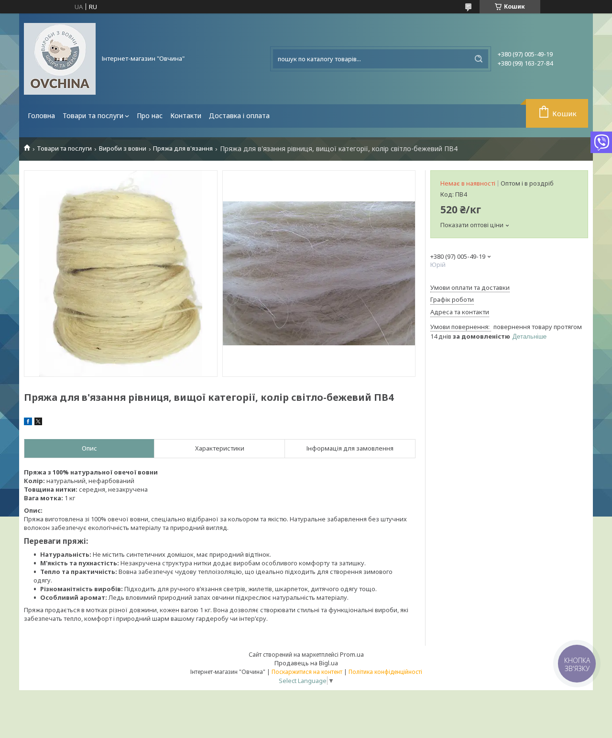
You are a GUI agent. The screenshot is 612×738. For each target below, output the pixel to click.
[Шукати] (478, 58)
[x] (38, 423)
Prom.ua (352, 654)
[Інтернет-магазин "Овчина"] (60, 59)
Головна (41, 115)
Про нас (150, 115)
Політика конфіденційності (385, 672)
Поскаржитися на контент (307, 672)
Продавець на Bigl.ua (306, 663)
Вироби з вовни (122, 148)
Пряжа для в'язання (183, 148)
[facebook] (28, 423)
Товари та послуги (93, 115)
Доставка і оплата (239, 115)
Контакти (185, 115)
